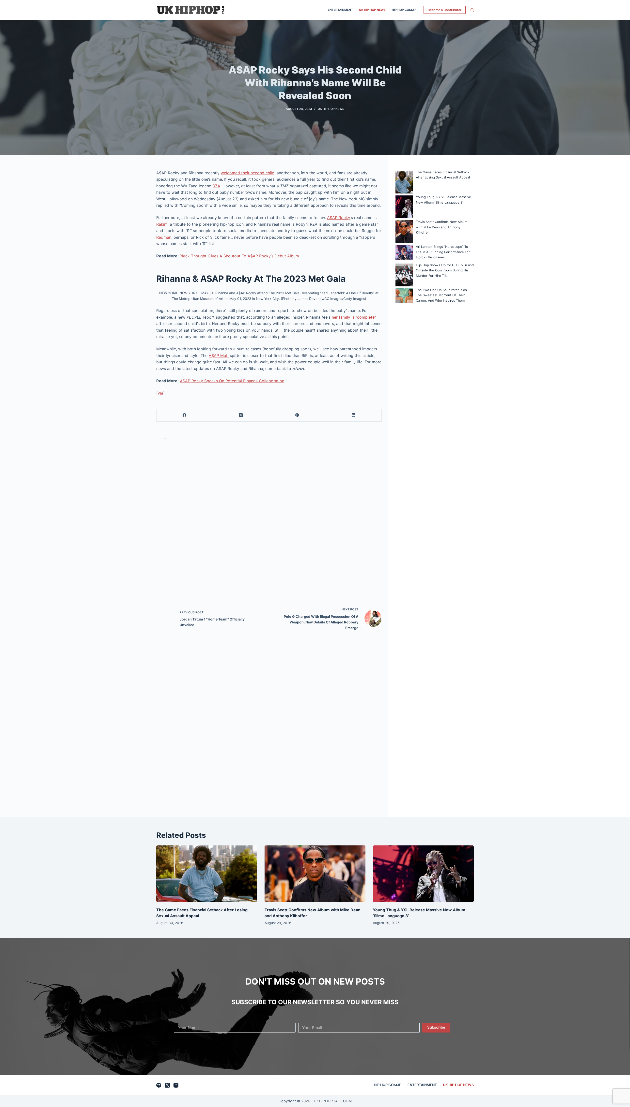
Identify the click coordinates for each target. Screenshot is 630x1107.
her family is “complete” (354, 317)
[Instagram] (175, 1085)
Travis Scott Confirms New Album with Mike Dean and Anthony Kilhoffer (441, 227)
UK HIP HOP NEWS (372, 10)
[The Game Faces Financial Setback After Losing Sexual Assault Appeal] (206, 873)
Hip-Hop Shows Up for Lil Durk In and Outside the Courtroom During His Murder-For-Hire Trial (445, 270)
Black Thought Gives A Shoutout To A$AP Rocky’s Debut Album (239, 255)
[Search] (472, 10)
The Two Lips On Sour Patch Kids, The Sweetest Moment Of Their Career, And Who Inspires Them (442, 295)
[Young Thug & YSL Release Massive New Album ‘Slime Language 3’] (423, 873)
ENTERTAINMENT (340, 10)
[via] (160, 393)
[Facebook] (185, 415)
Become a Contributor (444, 10)
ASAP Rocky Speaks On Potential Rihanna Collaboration (232, 380)
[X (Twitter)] (241, 415)
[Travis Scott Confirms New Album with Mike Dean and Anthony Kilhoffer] (315, 873)
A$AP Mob (219, 355)
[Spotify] (158, 1085)
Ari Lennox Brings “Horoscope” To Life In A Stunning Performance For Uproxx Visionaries (443, 252)
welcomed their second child (247, 172)
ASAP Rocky (338, 217)
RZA (216, 185)
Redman (163, 237)
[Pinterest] (297, 415)
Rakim (162, 224)
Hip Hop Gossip (404, 10)
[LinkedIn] (353, 415)
